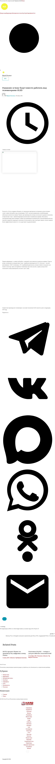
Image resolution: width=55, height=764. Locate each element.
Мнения (29, 713)
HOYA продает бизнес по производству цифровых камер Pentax (14, 653)
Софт (29, 720)
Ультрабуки (29, 746)
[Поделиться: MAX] (27, 464)
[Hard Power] (27, 11)
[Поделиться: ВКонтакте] (27, 413)
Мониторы (29, 730)
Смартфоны (30, 13)
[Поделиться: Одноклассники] (27, 565)
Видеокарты (9, 13)
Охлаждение (29, 729)
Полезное (39, 656)
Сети (34, 13)
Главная (5, 694)
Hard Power (7, 75)
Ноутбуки (24, 13)
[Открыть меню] (27, 70)
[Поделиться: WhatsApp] (27, 515)
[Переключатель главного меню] (5, 78)
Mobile (29, 718)
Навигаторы (29, 743)
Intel (29, 727)
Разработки (29, 709)
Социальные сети (29, 741)
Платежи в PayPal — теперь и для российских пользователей (39, 652)
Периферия (29, 715)
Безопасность (6, 685)
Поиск (23, 0)
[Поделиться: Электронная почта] (27, 616)
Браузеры (28, 739)
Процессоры (3, 13)
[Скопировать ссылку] (4, 619)
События (12, 657)
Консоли (29, 736)
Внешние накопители (29, 745)
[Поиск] (27, 68)
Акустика (29, 734)
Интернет (29, 725)
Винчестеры (29, 716)
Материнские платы (17, 13)
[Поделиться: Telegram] (27, 363)
